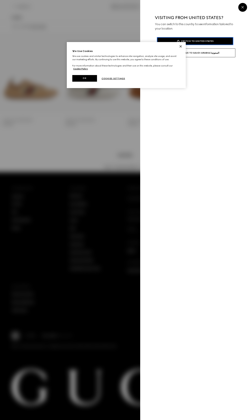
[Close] (242, 7)
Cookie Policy (80, 69)
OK (84, 78)
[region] (126, 65)
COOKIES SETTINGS (113, 78)
